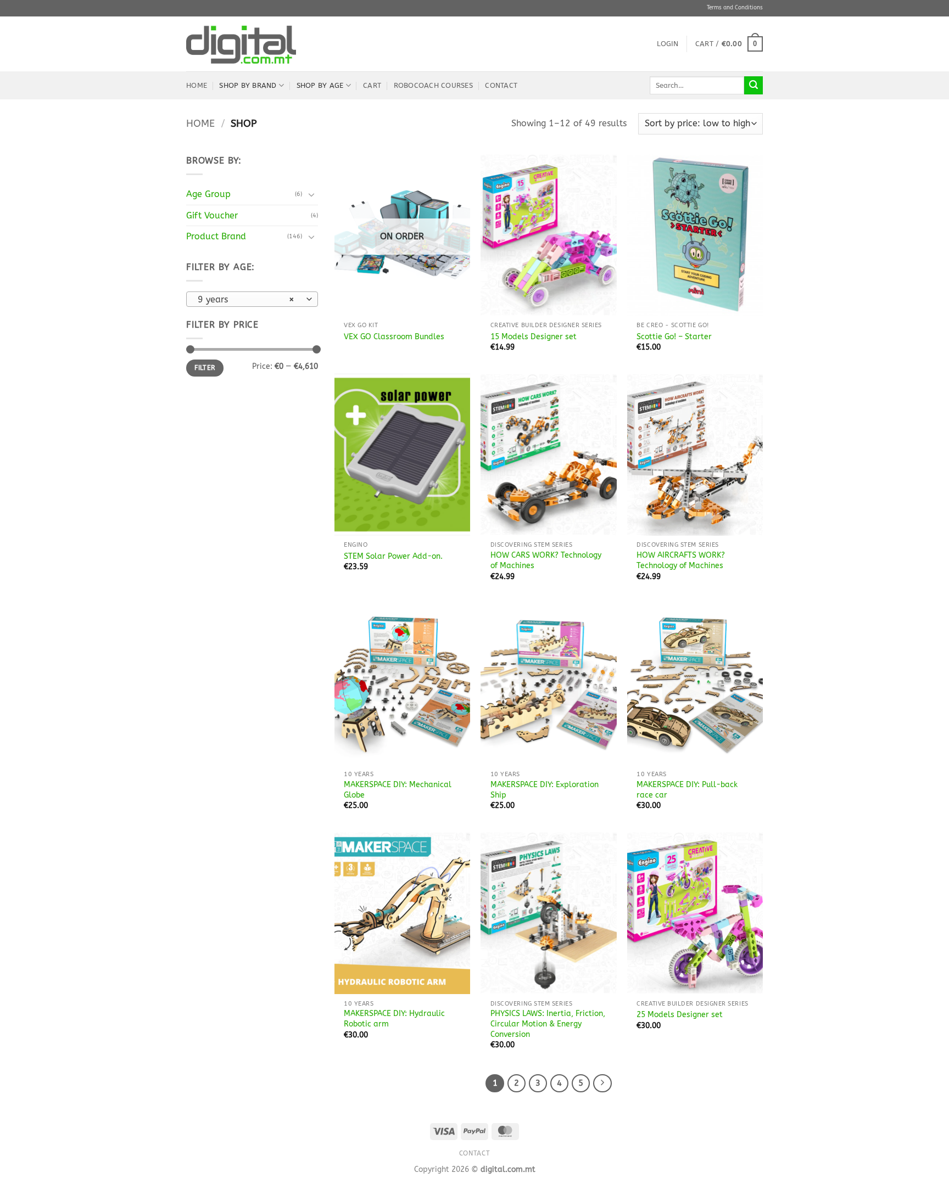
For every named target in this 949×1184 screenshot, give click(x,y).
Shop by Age (320, 85)
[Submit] (753, 85)
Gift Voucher (212, 215)
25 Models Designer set (680, 1014)
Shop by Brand (247, 85)
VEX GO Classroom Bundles (394, 336)
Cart (372, 85)
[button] (667, 44)
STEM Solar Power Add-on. (393, 556)
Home (196, 85)
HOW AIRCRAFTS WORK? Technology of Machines (681, 560)
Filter (204, 368)
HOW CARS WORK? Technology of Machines (545, 560)
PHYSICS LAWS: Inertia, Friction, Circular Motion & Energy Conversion (547, 1024)
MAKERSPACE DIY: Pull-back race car (687, 790)
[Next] (602, 1083)
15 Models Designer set (533, 336)
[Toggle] (311, 194)
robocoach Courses (433, 85)
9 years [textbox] (246, 300)
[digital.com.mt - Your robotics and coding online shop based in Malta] (241, 44)
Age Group (208, 194)
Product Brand (216, 236)
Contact (501, 85)
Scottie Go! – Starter (674, 336)
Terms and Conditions (735, 7)
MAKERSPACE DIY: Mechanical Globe (397, 790)
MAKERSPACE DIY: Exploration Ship (544, 790)
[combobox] (252, 299)
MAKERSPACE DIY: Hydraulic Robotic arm (394, 1019)
